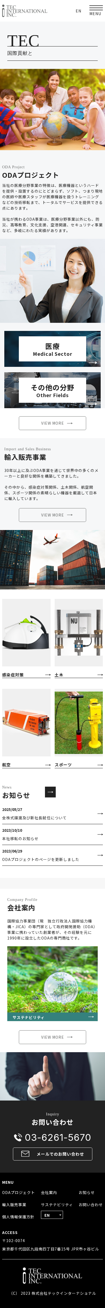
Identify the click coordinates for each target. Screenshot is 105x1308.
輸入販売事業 (14, 1204)
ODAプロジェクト (18, 1192)
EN (78, 11)
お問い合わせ (91, 1204)
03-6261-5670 (58, 1137)
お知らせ (87, 1192)
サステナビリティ (57, 1204)
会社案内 (49, 1192)
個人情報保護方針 (18, 1216)
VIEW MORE (52, 423)
